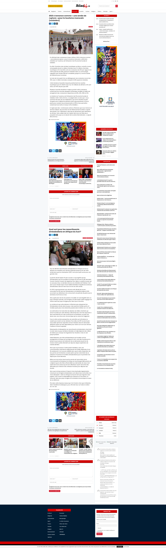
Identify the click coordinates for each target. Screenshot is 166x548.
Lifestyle (105, 11)
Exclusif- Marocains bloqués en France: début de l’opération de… (105, 294)
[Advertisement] (106, 392)
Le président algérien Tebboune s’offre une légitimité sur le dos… (105, 337)
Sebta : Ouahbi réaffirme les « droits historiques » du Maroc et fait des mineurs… (107, 31)
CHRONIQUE (62, 534)
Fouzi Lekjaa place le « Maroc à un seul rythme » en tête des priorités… (109, 140)
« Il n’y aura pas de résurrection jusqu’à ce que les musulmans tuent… (105, 220)
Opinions (50, 537)
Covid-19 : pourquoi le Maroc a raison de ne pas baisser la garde (106, 285)
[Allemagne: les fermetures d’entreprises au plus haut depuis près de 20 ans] (71, 173)
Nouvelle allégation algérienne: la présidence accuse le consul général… (106, 327)
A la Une (51, 438)
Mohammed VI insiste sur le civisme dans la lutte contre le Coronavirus (106, 248)
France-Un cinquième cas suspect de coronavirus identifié (107, 360)
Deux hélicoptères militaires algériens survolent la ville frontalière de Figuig (108, 451)
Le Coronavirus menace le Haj (105, 368)
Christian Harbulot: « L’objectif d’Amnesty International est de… (105, 275)
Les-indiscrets (63, 526)
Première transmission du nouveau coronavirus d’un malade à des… (106, 364)
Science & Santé (67, 1)
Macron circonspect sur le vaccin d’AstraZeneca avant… (105, 176)
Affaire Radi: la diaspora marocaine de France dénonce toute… (106, 243)
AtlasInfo (99, 528)
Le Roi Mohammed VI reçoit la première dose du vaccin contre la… (106, 180)
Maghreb (53, 11)
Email (97, 523)
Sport (111, 11)
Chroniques (60, 1)
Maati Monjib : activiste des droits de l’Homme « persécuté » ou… (106, 214)
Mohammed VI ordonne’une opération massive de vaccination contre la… (107, 209)
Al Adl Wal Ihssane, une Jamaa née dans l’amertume (106, 234)
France (59, 11)
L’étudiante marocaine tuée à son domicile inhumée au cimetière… (106, 346)
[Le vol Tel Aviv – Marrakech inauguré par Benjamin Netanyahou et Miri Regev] (56, 173)
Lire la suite (126, 546)
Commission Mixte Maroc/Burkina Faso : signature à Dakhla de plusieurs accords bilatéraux (84, 161)
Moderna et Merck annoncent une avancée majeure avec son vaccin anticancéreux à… (106, 36)
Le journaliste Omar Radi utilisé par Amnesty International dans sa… (106, 280)
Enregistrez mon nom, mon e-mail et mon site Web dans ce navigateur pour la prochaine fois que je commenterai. (70, 217)
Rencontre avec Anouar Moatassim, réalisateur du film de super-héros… (106, 238)
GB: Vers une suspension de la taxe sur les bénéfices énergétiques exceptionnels (58, 430)
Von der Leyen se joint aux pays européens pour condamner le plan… (109, 134)
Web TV (61, 529)
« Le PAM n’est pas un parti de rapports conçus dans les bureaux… (109, 146)
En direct (50, 513)
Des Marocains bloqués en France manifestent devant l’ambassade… (106, 312)
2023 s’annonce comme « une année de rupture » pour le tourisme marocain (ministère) (84, 431)
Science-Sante (51, 534)
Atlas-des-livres (63, 523)
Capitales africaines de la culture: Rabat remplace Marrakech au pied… (107, 350)
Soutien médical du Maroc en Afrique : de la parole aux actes (107, 289)
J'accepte (120, 546)
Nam (101, 449)
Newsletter (81, 1)
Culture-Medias (63, 515)
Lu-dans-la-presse (64, 521)
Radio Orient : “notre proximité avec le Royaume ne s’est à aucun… (107, 199)
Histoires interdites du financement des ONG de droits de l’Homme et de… (107, 271)
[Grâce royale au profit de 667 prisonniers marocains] (56, 443)
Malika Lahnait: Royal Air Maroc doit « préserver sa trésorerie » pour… (106, 341)
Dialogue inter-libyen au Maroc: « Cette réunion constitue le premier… (107, 225)
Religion (93, 11)
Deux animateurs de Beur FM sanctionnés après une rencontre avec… (106, 186)
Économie (74, 11)
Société (81, 11)
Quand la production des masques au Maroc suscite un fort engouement (107, 321)
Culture (87, 11)
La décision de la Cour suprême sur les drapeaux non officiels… (106, 332)
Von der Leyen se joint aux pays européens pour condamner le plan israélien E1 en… (106, 20)
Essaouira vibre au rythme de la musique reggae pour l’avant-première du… (106, 25)
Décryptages (54, 1)
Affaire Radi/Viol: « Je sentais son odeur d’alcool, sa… (105, 257)
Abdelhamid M (103, 460)
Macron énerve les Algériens (104, 195)
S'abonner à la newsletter (55, 6)
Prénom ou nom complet (101, 519)
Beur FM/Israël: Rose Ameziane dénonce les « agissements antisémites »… (105, 171)
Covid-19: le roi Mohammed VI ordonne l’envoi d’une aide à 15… (105, 308)
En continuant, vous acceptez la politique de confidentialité (105, 531)
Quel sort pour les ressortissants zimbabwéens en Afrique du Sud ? (56, 160)
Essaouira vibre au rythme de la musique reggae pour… (109, 152)
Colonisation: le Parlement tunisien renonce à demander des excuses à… (107, 317)
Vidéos (99, 11)
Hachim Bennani (103, 490)
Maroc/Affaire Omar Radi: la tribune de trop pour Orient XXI (106, 252)
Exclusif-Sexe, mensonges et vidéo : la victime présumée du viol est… (107, 266)
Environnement (75, 1)
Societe (49, 526)
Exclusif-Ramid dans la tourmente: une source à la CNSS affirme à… (106, 298)
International (66, 11)
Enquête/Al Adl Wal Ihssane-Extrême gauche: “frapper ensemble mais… (106, 229)
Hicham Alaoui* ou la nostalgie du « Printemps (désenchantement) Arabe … (106, 204)
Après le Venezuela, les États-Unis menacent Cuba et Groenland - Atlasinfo (107, 481)
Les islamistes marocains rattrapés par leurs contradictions (106, 191)
